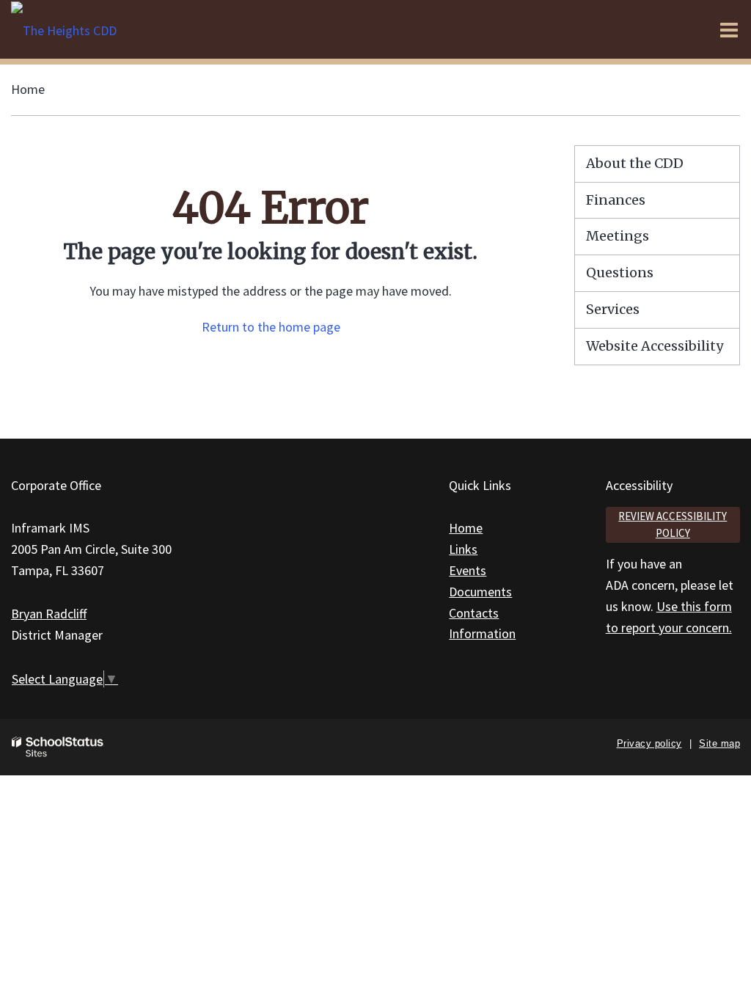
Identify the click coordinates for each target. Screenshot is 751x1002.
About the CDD (635, 163)
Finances (615, 199)
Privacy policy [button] (649, 743)
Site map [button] (719, 743)
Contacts (474, 612)
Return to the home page (271, 326)
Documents (480, 591)
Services (613, 309)
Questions (619, 272)
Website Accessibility (654, 345)
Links (463, 549)
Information (482, 633)
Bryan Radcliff (49, 613)
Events (467, 570)
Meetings (617, 235)
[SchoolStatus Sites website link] (58, 747)
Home (28, 89)
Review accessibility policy (672, 524)
